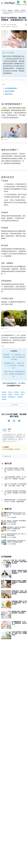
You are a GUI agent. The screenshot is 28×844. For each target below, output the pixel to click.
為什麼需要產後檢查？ (11, 88)
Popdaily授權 (10, 53)
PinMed (4, 10)
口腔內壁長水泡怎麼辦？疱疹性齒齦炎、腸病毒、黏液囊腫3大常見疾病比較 (15, 492)
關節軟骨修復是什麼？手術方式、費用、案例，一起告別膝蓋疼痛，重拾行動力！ (16, 514)
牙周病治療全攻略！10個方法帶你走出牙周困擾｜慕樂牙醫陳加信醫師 (16, 541)
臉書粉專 (13, 383)
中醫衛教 (16, 10)
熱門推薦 (4, 392)
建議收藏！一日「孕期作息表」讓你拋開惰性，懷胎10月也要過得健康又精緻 (14, 357)
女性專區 (10, 392)
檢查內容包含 (9, 94)
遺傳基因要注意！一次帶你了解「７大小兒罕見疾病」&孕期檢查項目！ (14, 365)
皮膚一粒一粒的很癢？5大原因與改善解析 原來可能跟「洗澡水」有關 (15, 485)
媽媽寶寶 (16, 392)
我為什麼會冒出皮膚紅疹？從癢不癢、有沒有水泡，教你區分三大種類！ (14, 470)
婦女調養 (23, 10)
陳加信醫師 (13, 524)
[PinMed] (10, 3)
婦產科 (22, 394)
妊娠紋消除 (19, 397)
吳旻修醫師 (13, 537)
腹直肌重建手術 (11, 397)
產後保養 (4, 397)
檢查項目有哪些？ (10, 91)
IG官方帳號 (21, 383)
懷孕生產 (4, 394)
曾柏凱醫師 (13, 517)
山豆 (5, 24)
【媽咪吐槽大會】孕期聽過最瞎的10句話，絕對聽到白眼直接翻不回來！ (14, 374)
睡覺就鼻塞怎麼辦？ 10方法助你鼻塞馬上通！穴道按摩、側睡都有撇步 (15, 500)
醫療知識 (10, 10)
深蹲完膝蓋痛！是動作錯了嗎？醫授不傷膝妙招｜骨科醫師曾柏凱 (16, 528)
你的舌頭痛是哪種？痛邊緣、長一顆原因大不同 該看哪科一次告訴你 (15, 478)
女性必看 (23, 392)
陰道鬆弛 (4, 399)
